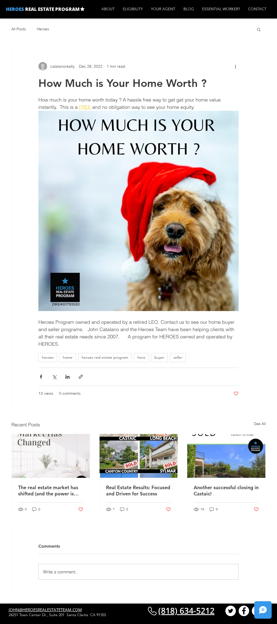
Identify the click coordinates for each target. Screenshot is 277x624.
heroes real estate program (105, 357)
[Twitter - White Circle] (230, 611)
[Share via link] (80, 376)
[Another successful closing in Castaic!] (226, 456)
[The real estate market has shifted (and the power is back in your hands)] (51, 456)
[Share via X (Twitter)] (54, 376)
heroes (48, 357)
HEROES (15, 9)
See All (260, 423)
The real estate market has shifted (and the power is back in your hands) (48, 490)
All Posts (18, 29)
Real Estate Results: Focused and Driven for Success (138, 490)
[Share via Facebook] (41, 376)
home (67, 357)
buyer (159, 357)
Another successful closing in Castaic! (226, 490)
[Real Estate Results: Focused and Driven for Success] (139, 456)
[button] (258, 29)
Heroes (43, 29)
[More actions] (235, 66)
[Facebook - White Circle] (244, 611)
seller (177, 357)
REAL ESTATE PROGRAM (52, 9)
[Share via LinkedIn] (67, 376)
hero (141, 357)
